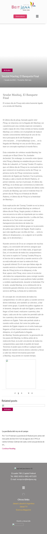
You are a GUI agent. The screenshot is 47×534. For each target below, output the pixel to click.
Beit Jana (28, 80)
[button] (37, 16)
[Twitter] (15, 393)
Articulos (7, 70)
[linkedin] (28, 393)
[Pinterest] (21, 393)
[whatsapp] (31, 393)
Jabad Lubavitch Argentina (23, 504)
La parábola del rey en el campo (15, 431)
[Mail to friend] (25, 393)
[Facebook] (18, 393)
